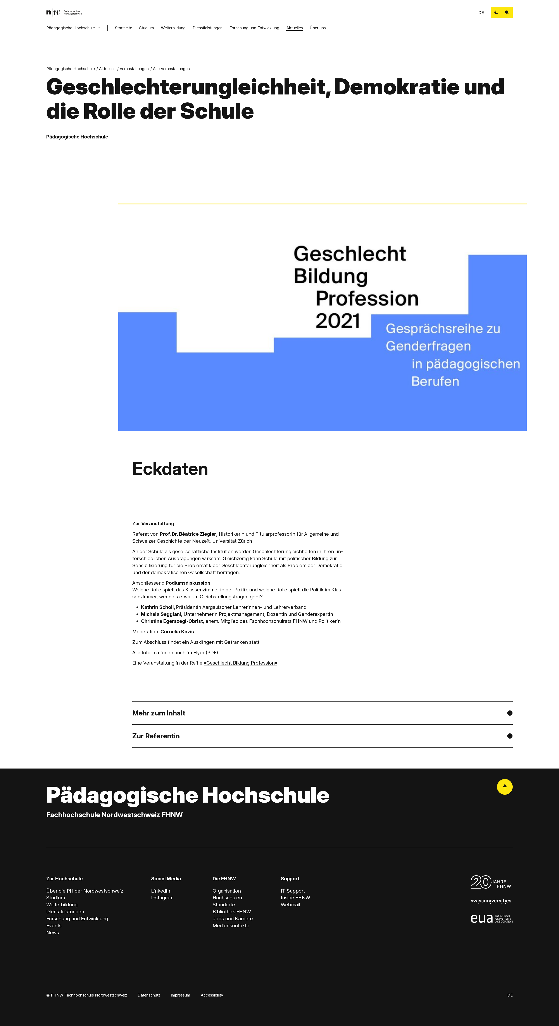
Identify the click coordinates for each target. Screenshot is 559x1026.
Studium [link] (55, 897)
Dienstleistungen (208, 28)
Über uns (318, 28)
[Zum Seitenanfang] (505, 787)
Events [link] (54, 925)
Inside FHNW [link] (295, 897)
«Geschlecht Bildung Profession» (240, 663)
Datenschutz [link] (149, 995)
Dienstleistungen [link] (65, 911)
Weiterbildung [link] (62, 904)
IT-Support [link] (293, 891)
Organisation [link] (227, 891)
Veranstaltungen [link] (134, 68)
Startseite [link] (123, 28)
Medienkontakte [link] (231, 925)
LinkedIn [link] (160, 891)
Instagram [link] (162, 897)
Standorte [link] (224, 904)
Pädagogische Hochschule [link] (70, 68)
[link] (64, 12)
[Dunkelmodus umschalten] (496, 12)
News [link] (52, 932)
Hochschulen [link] (227, 897)
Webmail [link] (290, 904)
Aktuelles (294, 28)
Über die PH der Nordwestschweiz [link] (84, 891)
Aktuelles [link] (107, 68)
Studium (146, 28)
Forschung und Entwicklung (254, 28)
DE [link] (481, 12)
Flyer (198, 652)
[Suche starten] (507, 12)
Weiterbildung (173, 28)
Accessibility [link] (212, 995)
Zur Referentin (156, 736)
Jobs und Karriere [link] (233, 918)
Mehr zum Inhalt (158, 713)
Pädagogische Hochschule (70, 28)
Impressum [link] (180, 995)
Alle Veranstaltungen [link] (171, 68)
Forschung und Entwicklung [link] (77, 918)
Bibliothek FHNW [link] (232, 911)
